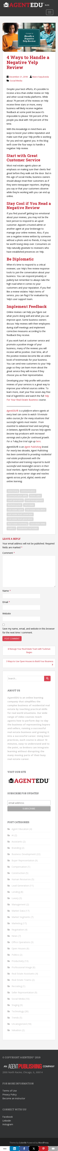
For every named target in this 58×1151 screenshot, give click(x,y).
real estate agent (15, 509)
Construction (18, 873)
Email (6, 602)
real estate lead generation (20, 519)
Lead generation (15, 500)
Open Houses (19, 948)
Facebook (7, 1116)
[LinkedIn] (14, 1148)
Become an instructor (13, 1098)
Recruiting (17, 986)
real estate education (35, 509)
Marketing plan (14, 505)
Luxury (15, 898)
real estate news (37, 523)
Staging (15, 1005)
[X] (34, 1148)
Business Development (24, 854)
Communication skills (17, 495)
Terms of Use (9, 1090)
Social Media (16, 80)
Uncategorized (19, 1023)
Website (6, 613)
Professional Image (22, 967)
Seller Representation (23, 992)
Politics (15, 954)
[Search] (47, 678)
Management (19, 904)
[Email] (53, 1148)
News (15, 935)
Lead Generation (20, 885)
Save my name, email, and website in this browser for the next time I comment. (28, 630)
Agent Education (20, 829)
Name (6, 590)
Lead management (34, 500)
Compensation (19, 866)
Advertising (13, 491)
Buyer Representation (23, 860)
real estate (29, 505)
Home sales (35, 495)
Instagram (7, 1124)
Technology (18, 1011)
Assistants (17, 841)
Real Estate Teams (21, 979)
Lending (16, 891)
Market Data (18, 910)
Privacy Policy (9, 1094)
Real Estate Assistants (23, 973)
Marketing (17, 923)
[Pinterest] (43, 1148)
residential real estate (28, 528)
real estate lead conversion (20, 514)
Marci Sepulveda (40, 76)
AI (13, 835)
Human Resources (21, 879)
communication (28, 491)
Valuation (16, 1030)
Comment (8, 552)
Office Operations (21, 942)
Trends (15, 1017)
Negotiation (18, 929)
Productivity (18, 961)
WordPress (43, 1142)
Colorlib (22, 1142)
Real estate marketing (17, 523)
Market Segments (21, 917)
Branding (16, 847)
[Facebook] (24, 1148)
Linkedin (6, 1120)
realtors (11, 528)
